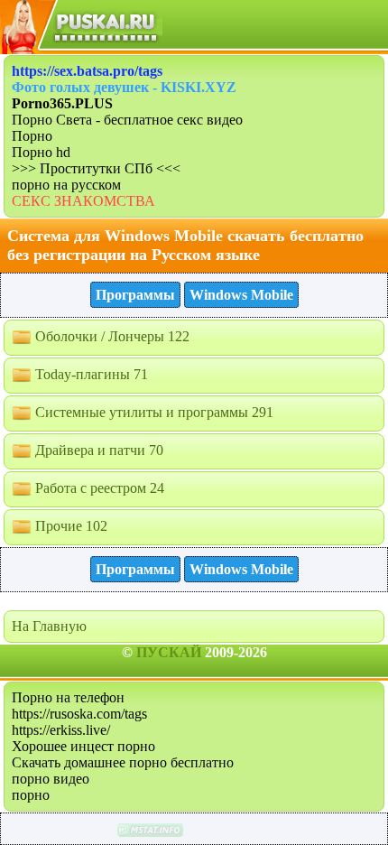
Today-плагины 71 (90, 374)
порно (31, 795)
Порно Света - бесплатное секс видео (127, 119)
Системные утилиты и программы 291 (152, 412)
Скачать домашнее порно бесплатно (123, 762)
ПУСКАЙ (168, 652)
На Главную (49, 626)
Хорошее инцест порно (83, 746)
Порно (32, 136)
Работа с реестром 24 (98, 488)
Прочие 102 (69, 526)
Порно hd (41, 152)
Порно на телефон (68, 697)
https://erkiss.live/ (61, 730)
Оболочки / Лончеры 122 (110, 336)
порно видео (50, 778)
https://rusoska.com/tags (79, 713)
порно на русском (66, 184)
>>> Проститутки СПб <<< (96, 168)
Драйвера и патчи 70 (97, 450)
